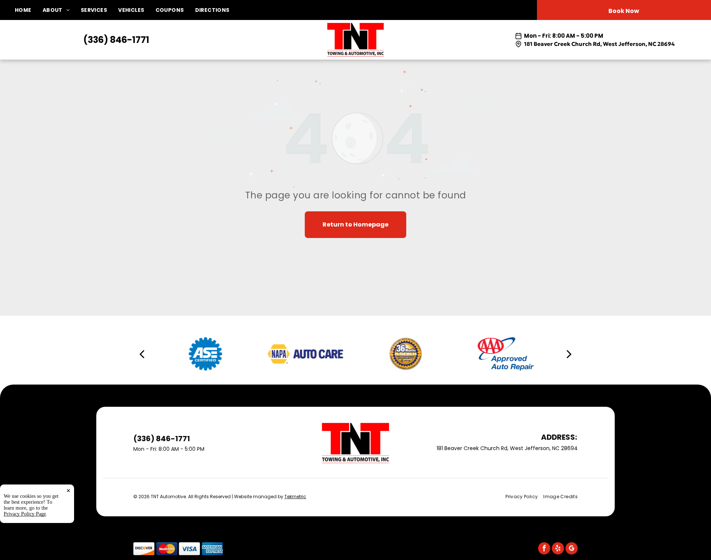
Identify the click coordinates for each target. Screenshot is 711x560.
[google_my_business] (571, 549)
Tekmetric (295, 496)
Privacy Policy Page (25, 514)
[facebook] (544, 549)
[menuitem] (29, 10)
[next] (569, 353)
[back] (141, 353)
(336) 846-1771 (116, 40)
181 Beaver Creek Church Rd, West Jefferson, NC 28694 (599, 43)
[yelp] (558, 549)
